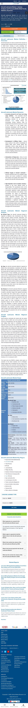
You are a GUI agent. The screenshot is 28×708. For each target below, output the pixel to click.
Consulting (4, 680)
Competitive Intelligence (7, 685)
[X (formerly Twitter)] (5, 652)
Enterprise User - (7, 503)
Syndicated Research (6, 683)
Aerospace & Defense (19, 656)
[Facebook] (2, 652)
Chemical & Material (6, 665)
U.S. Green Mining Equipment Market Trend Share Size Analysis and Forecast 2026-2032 (13, 566)
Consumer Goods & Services (6, 662)
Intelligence (4, 676)
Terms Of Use (4, 636)
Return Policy (4, 639)
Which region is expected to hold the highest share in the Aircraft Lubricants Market (12, 535)
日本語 (14, 12)
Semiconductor (5, 671)
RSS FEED (3, 643)
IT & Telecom (4, 658)
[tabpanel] (14, 299)
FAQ (2, 632)
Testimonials (4, 634)
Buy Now (14, 507)
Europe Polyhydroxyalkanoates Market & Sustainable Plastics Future (11, 610)
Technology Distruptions (7, 678)
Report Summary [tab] (7, 35)
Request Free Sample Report (14, 108)
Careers (3, 641)
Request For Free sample (14, 514)
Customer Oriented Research (8, 687)
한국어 (18, 12)
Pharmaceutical (5, 670)
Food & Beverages (5, 660)
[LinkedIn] (11, 652)
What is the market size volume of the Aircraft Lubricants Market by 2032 (12, 543)
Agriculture (17, 665)
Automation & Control (19, 658)
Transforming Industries (7, 688)
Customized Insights (6, 681)
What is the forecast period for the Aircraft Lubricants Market (13, 549)
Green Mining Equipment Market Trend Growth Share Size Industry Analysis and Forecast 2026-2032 (13, 577)
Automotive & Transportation (4, 667)
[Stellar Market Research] (16, 4)
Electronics (17, 667)
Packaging (17, 660)
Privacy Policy (4, 638)
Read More (3, 619)
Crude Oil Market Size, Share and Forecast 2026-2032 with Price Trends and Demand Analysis (13, 588)
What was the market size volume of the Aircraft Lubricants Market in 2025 (12, 555)
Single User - (7, 498)
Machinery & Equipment (20, 662)
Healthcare (4, 656)
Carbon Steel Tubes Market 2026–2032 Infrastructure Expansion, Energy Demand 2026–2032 (13, 599)
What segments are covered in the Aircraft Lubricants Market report (11, 522)
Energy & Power (18, 663)
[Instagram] (8, 652)
